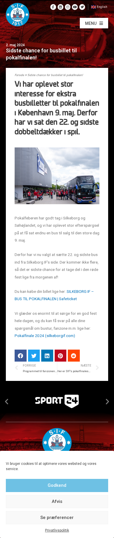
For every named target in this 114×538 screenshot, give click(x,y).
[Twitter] (82, 7)
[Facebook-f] (53, 7)
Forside (19, 75)
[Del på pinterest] (61, 356)
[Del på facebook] (21, 356)
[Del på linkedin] (47, 356)
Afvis (57, 501)
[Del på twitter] (34, 356)
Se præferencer (57, 517)
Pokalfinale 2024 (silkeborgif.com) (45, 335)
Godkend (57, 485)
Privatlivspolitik (57, 530)
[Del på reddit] (74, 356)
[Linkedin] (60, 7)
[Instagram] (68, 7)
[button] (94, 23)
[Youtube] (75, 7)
